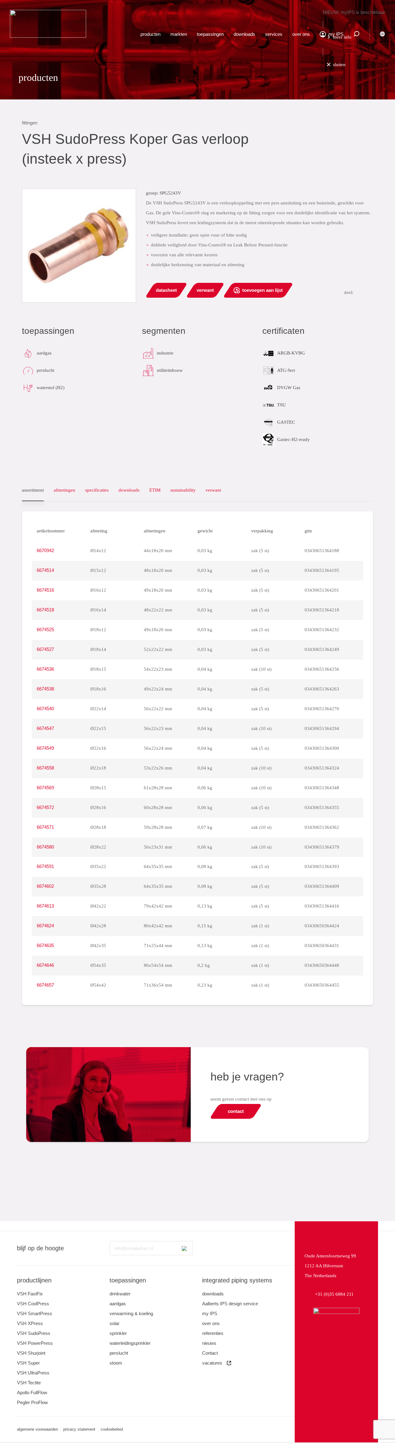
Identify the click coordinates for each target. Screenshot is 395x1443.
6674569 (45, 787)
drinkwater (120, 1293)
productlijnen (34, 1280)
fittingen (29, 122)
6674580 (45, 846)
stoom (116, 1362)
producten (150, 34)
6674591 (45, 866)
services (273, 34)
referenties (212, 1333)
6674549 (45, 748)
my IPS (209, 1313)
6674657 (45, 985)
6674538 (45, 688)
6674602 (45, 886)
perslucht (119, 1353)
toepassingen (210, 34)
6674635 (45, 945)
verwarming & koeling (131, 1313)
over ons (301, 34)
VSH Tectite (29, 1382)
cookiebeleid (112, 1429)
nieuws (209, 1343)
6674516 (45, 590)
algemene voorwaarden (37, 1429)
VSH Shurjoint (31, 1353)
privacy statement (79, 1429)
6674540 (45, 708)
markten (178, 34)
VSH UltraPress (33, 1372)
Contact (210, 1353)
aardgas (118, 1303)
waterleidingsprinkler (130, 1343)
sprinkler (118, 1333)
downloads (244, 34)
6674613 (45, 905)
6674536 (45, 669)
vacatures (212, 1362)
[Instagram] (238, 1248)
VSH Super (28, 1362)
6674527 (45, 649)
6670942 (45, 550)
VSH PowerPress (35, 1343)
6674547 (45, 728)
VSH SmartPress (34, 1313)
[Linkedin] (205, 1248)
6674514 (45, 570)
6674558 (45, 767)
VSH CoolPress (33, 1303)
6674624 (45, 925)
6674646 (45, 965)
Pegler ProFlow (32, 1402)
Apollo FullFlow (32, 1392)
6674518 (45, 609)
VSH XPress (30, 1323)
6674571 (45, 827)
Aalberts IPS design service (230, 1303)
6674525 (45, 629)
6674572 (45, 807)
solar (114, 1323)
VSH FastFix (30, 1293)
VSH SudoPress (33, 1333)
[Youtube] (222, 1248)
